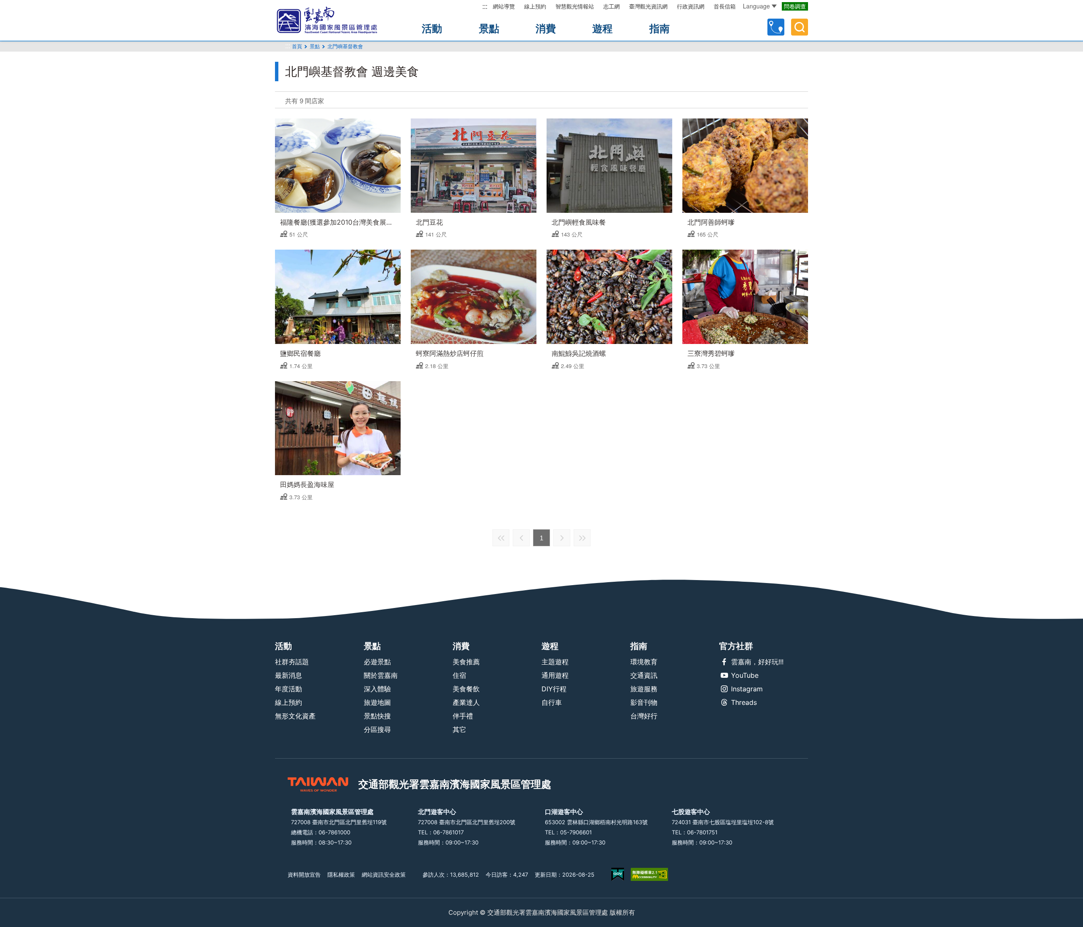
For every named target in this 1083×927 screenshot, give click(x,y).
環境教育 (643, 661)
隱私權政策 (341, 874)
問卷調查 (795, 6)
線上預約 (535, 6)
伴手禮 (463, 716)
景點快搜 (377, 716)
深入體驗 (377, 689)
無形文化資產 (295, 716)
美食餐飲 (466, 689)
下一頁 (561, 537)
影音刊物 (643, 702)
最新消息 (288, 675)
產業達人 (466, 702)
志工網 (611, 6)
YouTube (745, 675)
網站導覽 (504, 6)
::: (484, 6)
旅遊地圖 (377, 702)
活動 (432, 28)
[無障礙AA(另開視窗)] (649, 874)
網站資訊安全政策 (384, 874)
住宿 (459, 675)
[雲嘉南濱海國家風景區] (334, 20)
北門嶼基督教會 (345, 46)
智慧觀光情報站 (574, 6)
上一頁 (521, 537)
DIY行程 (554, 689)
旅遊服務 (643, 689)
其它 (459, 729)
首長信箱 (725, 6)
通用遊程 (555, 675)
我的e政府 (617, 874)
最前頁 (500, 537)
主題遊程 (555, 661)
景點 (489, 28)
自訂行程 (775, 27)
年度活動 (288, 689)
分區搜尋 (377, 729)
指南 (659, 28)
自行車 (552, 702)
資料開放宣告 (304, 874)
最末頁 (582, 537)
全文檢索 (799, 27)
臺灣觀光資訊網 (648, 6)
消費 (546, 28)
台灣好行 (643, 716)
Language (756, 6)
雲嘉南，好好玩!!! (757, 661)
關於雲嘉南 (381, 675)
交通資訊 (643, 675)
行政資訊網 (690, 6)
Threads (744, 702)
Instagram (747, 689)
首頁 (297, 46)
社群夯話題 (292, 661)
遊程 (602, 28)
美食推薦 (466, 661)
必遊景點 (377, 661)
